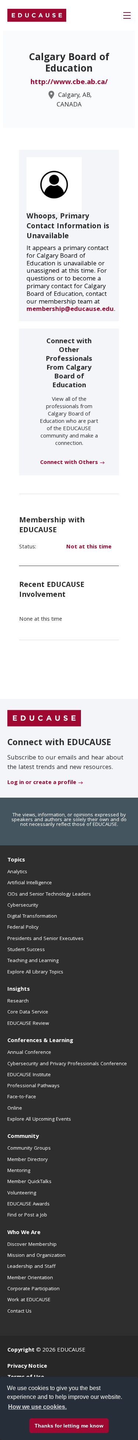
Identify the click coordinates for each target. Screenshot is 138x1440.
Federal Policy (23, 928)
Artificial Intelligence (29, 883)
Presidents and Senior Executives (45, 939)
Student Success (26, 950)
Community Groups (29, 1149)
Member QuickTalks (29, 1182)
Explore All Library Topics (35, 972)
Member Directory (27, 1160)
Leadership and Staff (31, 1267)
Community (23, 1137)
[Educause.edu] (44, 718)
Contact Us (19, 1311)
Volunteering (21, 1193)
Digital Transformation (32, 917)
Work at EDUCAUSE (28, 1300)
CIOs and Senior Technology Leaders (49, 895)
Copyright (21, 1350)
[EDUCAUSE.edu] (36, 15)
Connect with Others (69, 463)
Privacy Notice (27, 1366)
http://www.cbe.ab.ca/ (69, 82)
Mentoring (18, 1171)
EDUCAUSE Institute (29, 1075)
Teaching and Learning (33, 961)
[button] (127, 15)
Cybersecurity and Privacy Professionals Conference (67, 1064)
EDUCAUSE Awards (28, 1204)
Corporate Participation (33, 1289)
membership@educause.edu (70, 309)
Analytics (17, 872)
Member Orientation (30, 1278)
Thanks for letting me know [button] (69, 1426)
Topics (16, 860)
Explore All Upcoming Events (39, 1120)
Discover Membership (32, 1245)
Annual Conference (29, 1053)
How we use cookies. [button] (37, 1407)
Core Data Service (27, 1012)
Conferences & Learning (40, 1041)
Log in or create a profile (41, 783)
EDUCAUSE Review (28, 1024)
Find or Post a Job (27, 1215)
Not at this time (89, 547)
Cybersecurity (22, 906)
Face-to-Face (21, 1097)
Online (14, 1109)
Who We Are (23, 1233)
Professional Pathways (33, 1086)
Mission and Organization (36, 1256)
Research (18, 1001)
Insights (18, 989)
